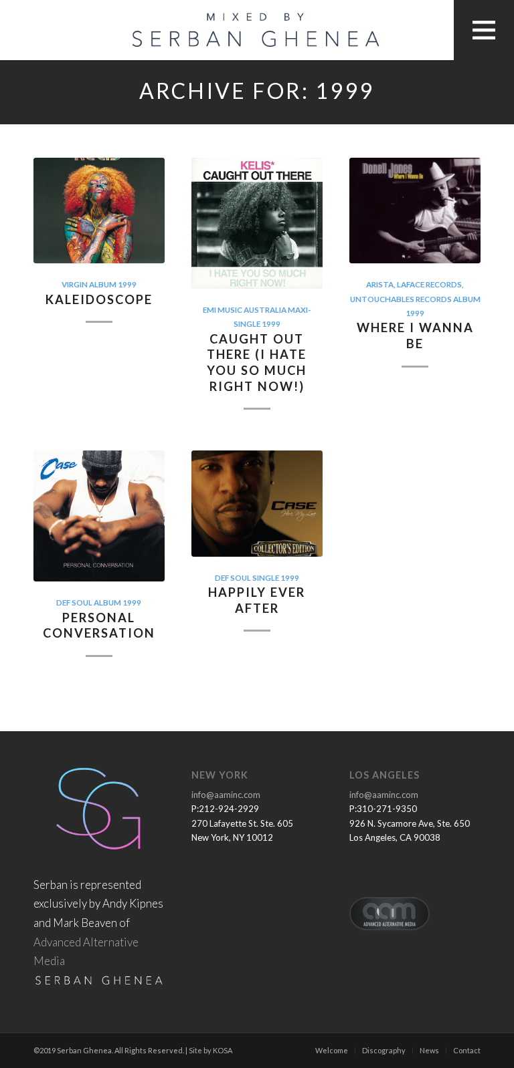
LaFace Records (429, 284)
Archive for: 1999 (257, 91)
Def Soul (74, 602)
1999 (127, 284)
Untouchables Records (401, 298)
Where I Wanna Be (415, 335)
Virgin (75, 284)
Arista (380, 284)
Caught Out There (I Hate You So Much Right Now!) (257, 362)
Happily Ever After (256, 600)
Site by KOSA (210, 1050)
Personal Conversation (99, 625)
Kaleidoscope (99, 299)
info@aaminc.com (225, 794)
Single (265, 577)
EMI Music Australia (244, 309)
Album (102, 284)
